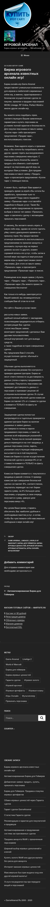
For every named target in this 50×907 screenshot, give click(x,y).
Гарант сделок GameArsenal (17, 809)
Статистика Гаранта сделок (17, 815)
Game (20, 66)
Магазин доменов (14, 623)
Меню (26, 55)
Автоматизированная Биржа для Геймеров (24, 776)
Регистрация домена (15, 616)
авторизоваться (24, 570)
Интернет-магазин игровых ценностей (22, 866)
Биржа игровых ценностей (18, 674)
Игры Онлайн (33, 548)
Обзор (11, 536)
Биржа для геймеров (27, 543)
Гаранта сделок (13, 680)
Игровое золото (31, 680)
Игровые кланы (36, 690)
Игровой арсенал (21, 44)
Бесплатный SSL (14, 627)
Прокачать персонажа (16, 700)
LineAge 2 (25, 540)
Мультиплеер (14, 551)
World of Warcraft (13, 664)
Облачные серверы (15, 620)
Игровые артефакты (17, 548)
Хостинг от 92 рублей (16, 613)
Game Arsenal (14, 540)
